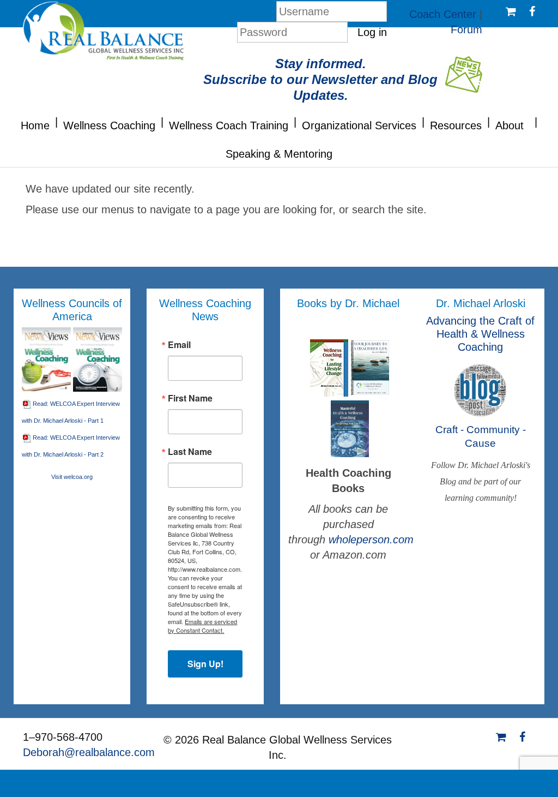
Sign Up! (205, 663)
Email (179, 344)
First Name (190, 398)
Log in (372, 32)
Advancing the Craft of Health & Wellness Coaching (480, 334)
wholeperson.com (371, 540)
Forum (466, 29)
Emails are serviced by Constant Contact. (202, 625)
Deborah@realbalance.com (89, 752)
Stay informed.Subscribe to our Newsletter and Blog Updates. (320, 79)
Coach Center (442, 14)
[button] (56, 121)
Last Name (190, 451)
